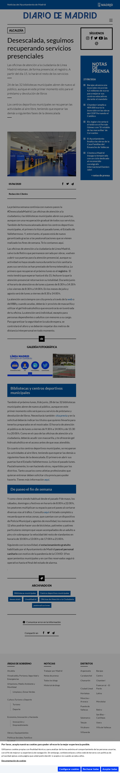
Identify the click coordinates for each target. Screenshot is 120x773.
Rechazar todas (91, 769)
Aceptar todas (109, 769)
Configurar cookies (69, 769)
